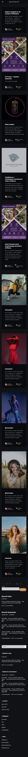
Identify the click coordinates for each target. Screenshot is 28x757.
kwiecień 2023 (5, 709)
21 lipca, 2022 (20, 196)
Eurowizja (4, 719)
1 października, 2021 (19, 266)
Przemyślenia (5, 730)
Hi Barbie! (4, 599)
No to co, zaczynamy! (7, 605)
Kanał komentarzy (6, 745)
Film (3, 722)
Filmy (3, 724)
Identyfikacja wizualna (9, 118)
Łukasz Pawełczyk (10, 29)
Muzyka (4, 727)
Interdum (8, 558)
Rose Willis (4, 618)
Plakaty (5, 237)
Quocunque (9, 428)
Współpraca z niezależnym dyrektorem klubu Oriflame (13, 179)
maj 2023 (4, 707)
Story (5, 303)
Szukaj (3, 586)
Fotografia (6, 70)
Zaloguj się (4, 740)
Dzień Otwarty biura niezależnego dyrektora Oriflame (13, 246)
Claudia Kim (5, 615)
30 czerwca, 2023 (20, 140)
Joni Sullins (4, 625)
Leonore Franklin (6, 631)
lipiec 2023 (4, 704)
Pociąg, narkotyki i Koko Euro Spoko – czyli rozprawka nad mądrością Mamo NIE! (13, 602)
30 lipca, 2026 (19, 29)
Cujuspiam (8, 310)
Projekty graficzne (8, 170)
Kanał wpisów (5, 742)
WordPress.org (5, 748)
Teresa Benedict (6, 638)
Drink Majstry (9, 124)
